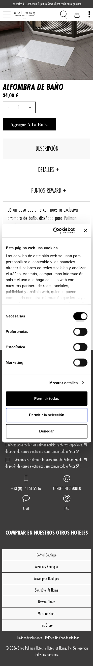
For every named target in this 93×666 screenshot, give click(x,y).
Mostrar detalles (63, 383)
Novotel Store (46, 602)
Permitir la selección (46, 415)
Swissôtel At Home (46, 590)
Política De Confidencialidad (62, 638)
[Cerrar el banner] (85, 230)
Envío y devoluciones (29, 638)
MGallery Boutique (46, 566)
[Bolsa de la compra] (77, 15)
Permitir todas (46, 398)
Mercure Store (46, 613)
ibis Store (47, 625)
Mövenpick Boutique (46, 578)
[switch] (80, 333)
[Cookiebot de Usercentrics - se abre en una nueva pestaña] (55, 230)
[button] (26, 503)
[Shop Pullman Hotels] (32, 14)
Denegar (46, 431)
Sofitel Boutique (46, 555)
